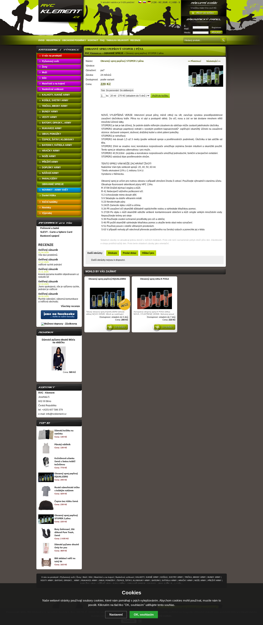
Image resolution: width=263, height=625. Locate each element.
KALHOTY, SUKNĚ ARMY (147, 577)
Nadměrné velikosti (125, 577)
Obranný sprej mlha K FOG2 (154, 279)
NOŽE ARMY (200, 580)
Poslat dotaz (129, 253)
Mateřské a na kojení (104, 577)
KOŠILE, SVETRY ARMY (171, 577)
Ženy (78, 577)
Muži (85, 577)
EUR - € (167, 2)
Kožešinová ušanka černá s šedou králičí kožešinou (64, 461)
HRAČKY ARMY (185, 580)
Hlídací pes (148, 253)
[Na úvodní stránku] (61, 11)
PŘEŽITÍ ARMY (214, 580)
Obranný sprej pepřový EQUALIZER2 (107, 279)
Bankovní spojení (49, 236)
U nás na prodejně (50, 577)
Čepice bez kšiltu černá (66, 501)
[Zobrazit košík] (203, 13)
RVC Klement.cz (93, 53)
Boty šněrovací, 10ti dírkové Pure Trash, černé (64, 532)
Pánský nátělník (62, 444)
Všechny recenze (70, 306)
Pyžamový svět (67, 577)
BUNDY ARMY (214, 577)
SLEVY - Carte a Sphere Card (56, 232)
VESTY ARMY (46, 580)
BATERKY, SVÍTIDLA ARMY (164, 580)
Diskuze (112, 253)
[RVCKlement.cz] (139, 2)
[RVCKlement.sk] (144, 2)
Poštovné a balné (49, 228)
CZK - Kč (156, 2)
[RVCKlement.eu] (149, 2)
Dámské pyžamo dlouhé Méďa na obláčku (58, 341)
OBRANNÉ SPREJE (113, 53)
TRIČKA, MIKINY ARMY (195, 577)
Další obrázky (94, 253)
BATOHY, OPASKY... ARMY (67, 580)
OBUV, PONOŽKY (107, 580)
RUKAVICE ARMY (89, 580)
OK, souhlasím (144, 614)
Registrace (216, 28)
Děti (90, 577)
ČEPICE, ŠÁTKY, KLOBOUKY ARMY (133, 580)
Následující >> (213, 61)
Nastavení (116, 614)
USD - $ (176, 2)
